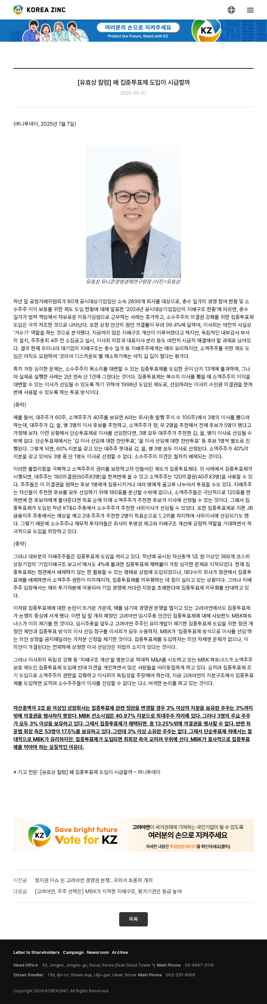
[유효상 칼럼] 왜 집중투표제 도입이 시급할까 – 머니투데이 (100, 772)
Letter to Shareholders (36, 952)
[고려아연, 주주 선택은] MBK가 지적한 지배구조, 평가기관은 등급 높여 (108, 891)
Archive (120, 952)
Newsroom (98, 952)
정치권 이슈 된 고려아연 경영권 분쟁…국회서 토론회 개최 (94, 880)
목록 (133, 919)
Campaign (73, 952)
